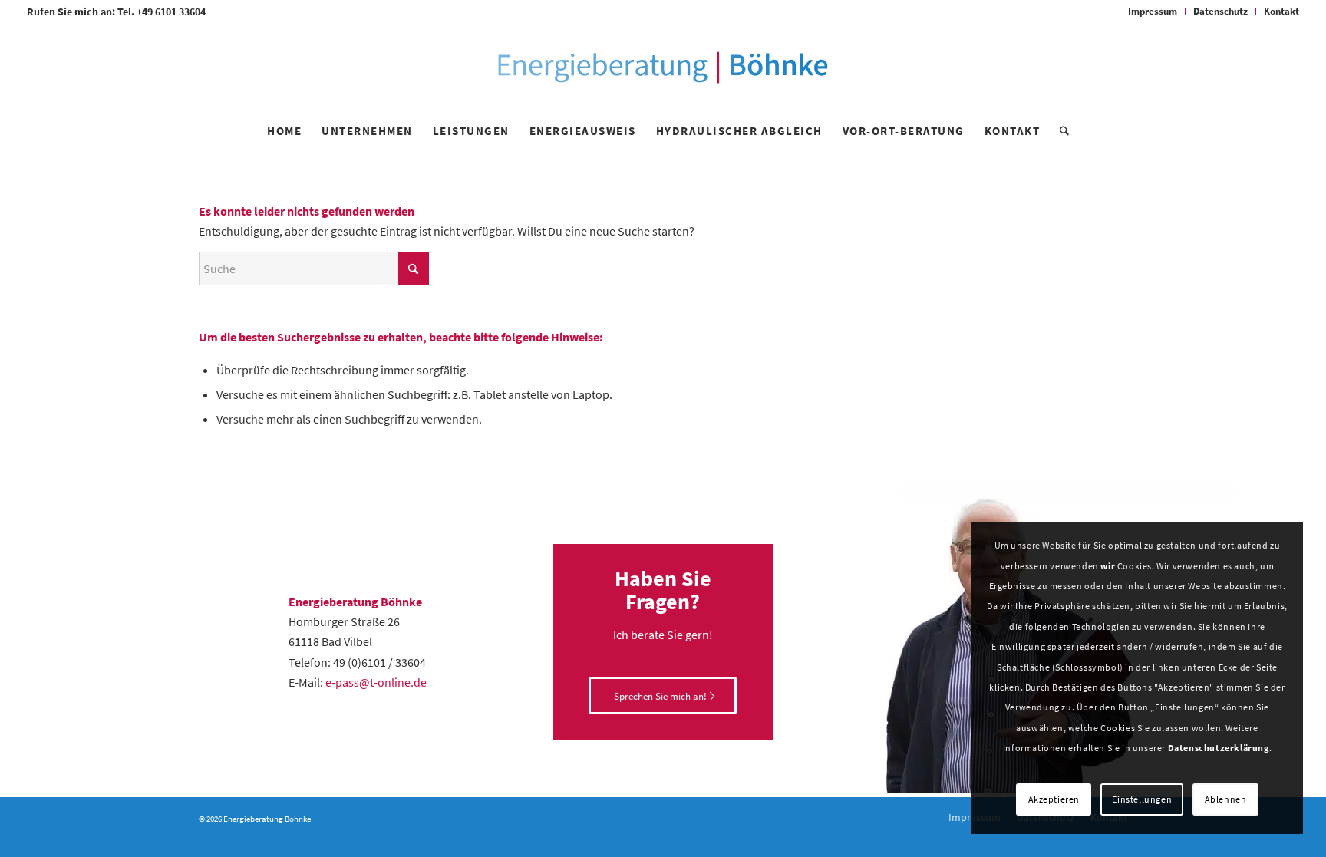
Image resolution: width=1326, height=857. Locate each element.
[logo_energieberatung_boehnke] (662, 67)
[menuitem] (1153, 11)
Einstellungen (1142, 799)
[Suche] (1059, 131)
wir (1107, 566)
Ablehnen (1226, 799)
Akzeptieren (1054, 799)
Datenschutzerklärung (1218, 747)
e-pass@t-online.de (376, 682)
